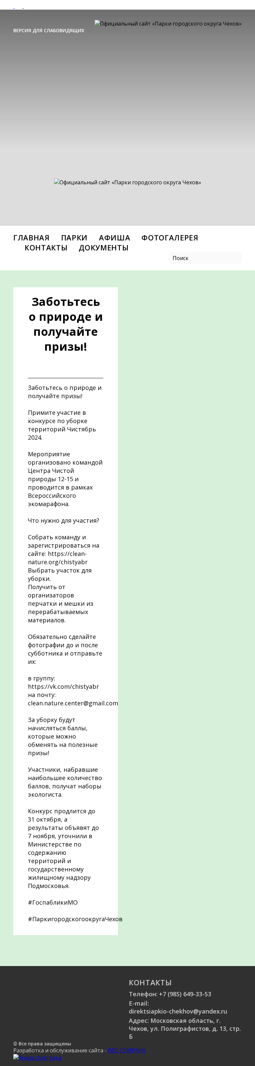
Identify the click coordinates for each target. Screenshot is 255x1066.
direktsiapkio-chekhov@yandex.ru (178, 1011)
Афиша (114, 237)
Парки (74, 237)
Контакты (46, 247)
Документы (103, 247)
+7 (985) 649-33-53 (185, 994)
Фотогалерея (169, 237)
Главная (31, 237)
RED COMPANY (127, 1050)
